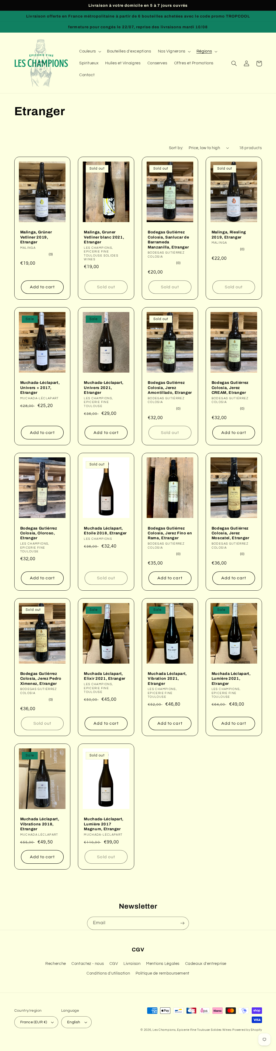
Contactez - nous (87, 964)
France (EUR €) (33, 1022)
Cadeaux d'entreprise (206, 964)
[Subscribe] (182, 923)
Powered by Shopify (247, 1029)
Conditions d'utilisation (108, 973)
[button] (90, 52)
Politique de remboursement (162, 973)
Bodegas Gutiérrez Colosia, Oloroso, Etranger (38, 533)
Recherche (55, 964)
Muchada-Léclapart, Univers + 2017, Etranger (40, 387)
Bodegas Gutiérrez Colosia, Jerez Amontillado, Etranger (170, 387)
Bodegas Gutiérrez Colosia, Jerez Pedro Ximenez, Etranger (40, 678)
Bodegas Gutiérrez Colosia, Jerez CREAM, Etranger (230, 387)
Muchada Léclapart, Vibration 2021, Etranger (167, 678)
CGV (113, 964)
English (73, 1022)
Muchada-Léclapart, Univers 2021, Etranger (103, 387)
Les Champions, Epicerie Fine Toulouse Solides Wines (192, 1029)
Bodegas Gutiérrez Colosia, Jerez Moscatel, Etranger (230, 533)
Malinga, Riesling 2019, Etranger (229, 234)
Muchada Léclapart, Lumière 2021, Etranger (231, 678)
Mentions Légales (163, 964)
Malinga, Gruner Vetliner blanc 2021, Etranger (104, 237)
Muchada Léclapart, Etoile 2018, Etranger (105, 530)
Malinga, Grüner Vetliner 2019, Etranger (36, 237)
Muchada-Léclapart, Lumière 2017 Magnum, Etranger (103, 824)
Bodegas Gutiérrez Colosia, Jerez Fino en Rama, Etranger (170, 533)
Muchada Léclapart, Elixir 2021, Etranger (104, 676)
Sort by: (176, 148)
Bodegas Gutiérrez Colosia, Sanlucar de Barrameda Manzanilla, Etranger (168, 239)
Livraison (132, 964)
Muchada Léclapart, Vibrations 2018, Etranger (39, 824)
